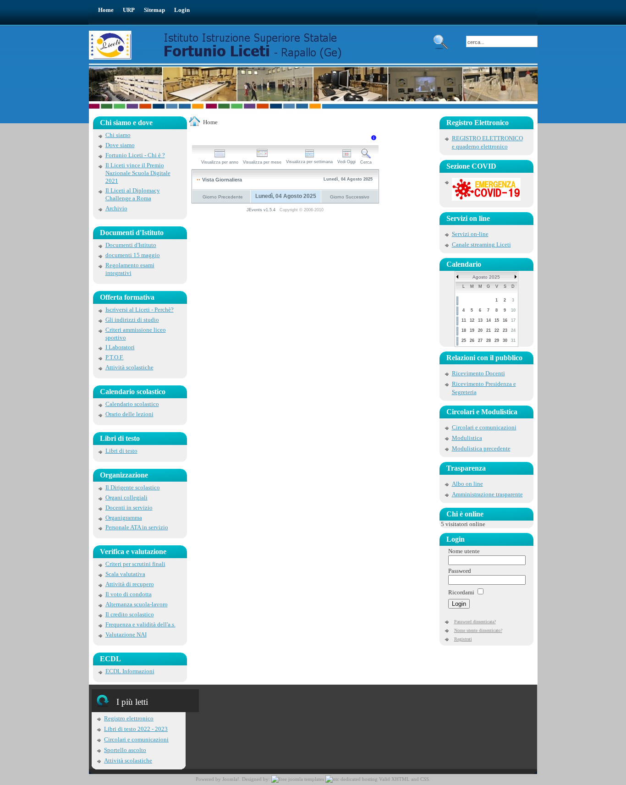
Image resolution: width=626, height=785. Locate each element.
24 (513, 330)
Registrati (463, 639)
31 (513, 340)
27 (480, 340)
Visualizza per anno (219, 162)
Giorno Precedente (223, 196)
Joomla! (230, 779)
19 (472, 330)
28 (488, 340)
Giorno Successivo (349, 196)
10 (513, 310)
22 (496, 330)
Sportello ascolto (125, 750)
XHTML (400, 779)
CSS (424, 779)
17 (513, 320)
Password (459, 570)
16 (505, 320)
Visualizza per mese (262, 162)
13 (480, 320)
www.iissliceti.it (225, 45)
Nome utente (464, 551)
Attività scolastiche (128, 760)
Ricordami (461, 592)
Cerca (366, 162)
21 (488, 330)
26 (472, 340)
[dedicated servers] (351, 779)
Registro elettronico (129, 718)
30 (505, 340)
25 (463, 340)
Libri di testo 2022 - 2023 (136, 728)
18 (463, 330)
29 (496, 340)
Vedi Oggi (346, 161)
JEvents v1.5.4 (262, 210)
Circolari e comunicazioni (136, 739)
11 (463, 320)
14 (488, 320)
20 (480, 330)
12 (472, 320)
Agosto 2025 (486, 277)
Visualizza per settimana (309, 161)
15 (496, 320)
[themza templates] (297, 779)
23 (505, 330)
